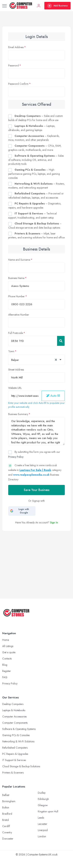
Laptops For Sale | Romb (35, 470)
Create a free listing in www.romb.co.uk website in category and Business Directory (34, 472)
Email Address (16, 47)
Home (5, 640)
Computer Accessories (14, 716)
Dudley (41, 793)
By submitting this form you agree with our (34, 454)
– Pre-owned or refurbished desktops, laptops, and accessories (36, 196)
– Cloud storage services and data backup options (35, 226)
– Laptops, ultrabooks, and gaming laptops (31, 128)
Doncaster (7, 839)
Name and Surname (19, 260)
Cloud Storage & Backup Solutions (21, 766)
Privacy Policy (15, 457)
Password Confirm (18, 84)
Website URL (15, 388)
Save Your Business (36, 490)
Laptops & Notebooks (13, 710)
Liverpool (43, 830)
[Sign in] (39, 6)
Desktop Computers (12, 704)
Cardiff (6, 826)
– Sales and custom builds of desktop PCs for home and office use (35, 118)
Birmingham (8, 801)
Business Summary (18, 414)
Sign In (54, 522)
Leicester (42, 824)
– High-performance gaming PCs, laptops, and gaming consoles (34, 174)
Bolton (5, 807)
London (42, 836)
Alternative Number (18, 315)
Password (13, 65)
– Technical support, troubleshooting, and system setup (32, 216)
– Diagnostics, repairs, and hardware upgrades (34, 206)
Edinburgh (43, 799)
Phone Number (16, 296)
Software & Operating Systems (19, 729)
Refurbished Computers (15, 748)
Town (11, 351)
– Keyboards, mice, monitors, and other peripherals (34, 138)
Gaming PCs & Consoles (16, 735)
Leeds (41, 818)
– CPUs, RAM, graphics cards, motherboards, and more (34, 148)
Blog (4, 665)
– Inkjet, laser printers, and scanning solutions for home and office (36, 236)
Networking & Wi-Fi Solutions (18, 741)
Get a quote (8, 652)
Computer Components (15, 723)
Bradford (7, 814)
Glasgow (43, 805)
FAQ (4, 677)
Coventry (7, 832)
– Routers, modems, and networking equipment (36, 186)
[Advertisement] (36, 553)
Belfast (5, 795)
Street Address (16, 369)
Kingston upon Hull (48, 811)
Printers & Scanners (13, 772)
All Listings (7, 646)
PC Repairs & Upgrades (15, 754)
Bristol (5, 820)
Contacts (7, 658)
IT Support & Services (14, 760)
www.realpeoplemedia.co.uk (31, 475)
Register (6, 671)
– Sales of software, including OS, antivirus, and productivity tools (36, 160)
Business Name (16, 278)
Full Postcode (15, 333)
